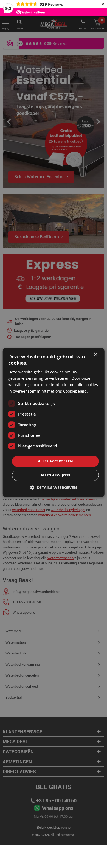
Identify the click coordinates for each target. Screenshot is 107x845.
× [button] (95, 354)
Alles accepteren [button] (55, 461)
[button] (53, 487)
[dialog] (53, 422)
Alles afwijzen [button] (56, 475)
